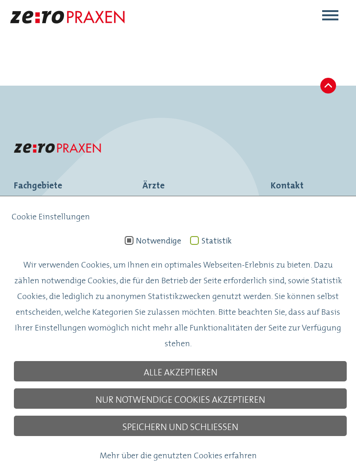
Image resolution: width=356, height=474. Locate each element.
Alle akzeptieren (180, 371)
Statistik (216, 240)
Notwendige (158, 240)
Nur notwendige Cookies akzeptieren (180, 398)
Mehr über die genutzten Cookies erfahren (178, 455)
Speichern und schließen (180, 425)
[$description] (67, 31)
